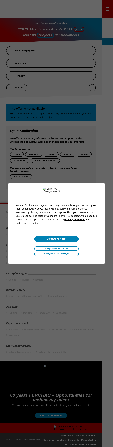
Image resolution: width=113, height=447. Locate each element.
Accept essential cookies (56, 248)
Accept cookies (56, 238)
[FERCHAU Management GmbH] (56, 190)
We (17, 205)
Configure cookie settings (56, 254)
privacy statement (74, 219)
